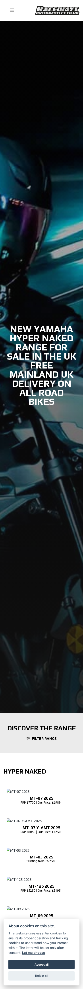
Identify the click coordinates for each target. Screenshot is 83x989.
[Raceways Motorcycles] (57, 10)
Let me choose (33, 952)
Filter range (44, 739)
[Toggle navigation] (10, 10)
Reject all (41, 975)
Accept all (41, 964)
